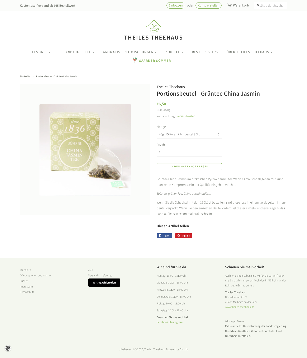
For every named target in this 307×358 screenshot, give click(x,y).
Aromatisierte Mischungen (129, 52)
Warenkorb (241, 5)
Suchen (24, 281)
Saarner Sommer (155, 60)
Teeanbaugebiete (75, 52)
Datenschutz (27, 292)
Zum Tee (173, 52)
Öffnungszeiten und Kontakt (36, 275)
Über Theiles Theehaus (248, 52)
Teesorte (39, 52)
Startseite (25, 76)
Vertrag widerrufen (104, 283)
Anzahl (161, 144)
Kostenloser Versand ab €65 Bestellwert (47, 5)
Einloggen (176, 5)
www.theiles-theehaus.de (239, 307)
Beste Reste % (205, 52)
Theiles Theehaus (153, 37)
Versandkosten (186, 116)
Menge (161, 126)
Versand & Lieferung (100, 275)
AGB (90, 270)
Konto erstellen (208, 5)
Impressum (26, 287)
